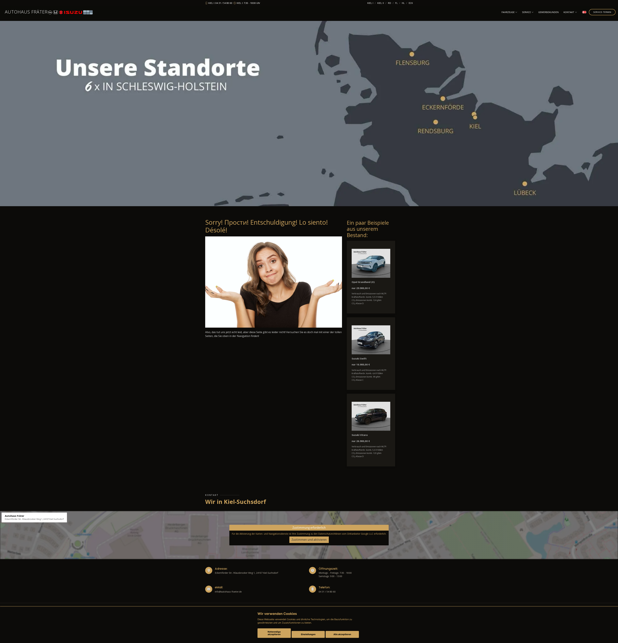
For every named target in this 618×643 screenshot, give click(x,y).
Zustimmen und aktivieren (309, 540)
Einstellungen (308, 634)
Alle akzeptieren (342, 634)
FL (396, 3)
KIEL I (370, 3)
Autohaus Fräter (26, 12)
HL (403, 3)
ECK (411, 3)
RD (389, 3)
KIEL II (380, 3)
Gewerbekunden (548, 12)
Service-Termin (602, 12)
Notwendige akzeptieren (274, 633)
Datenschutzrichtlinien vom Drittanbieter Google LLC (345, 533)
